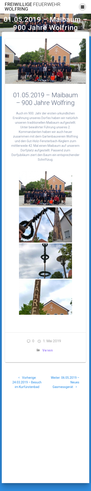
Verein (47, 350)
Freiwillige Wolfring (33, 6)
